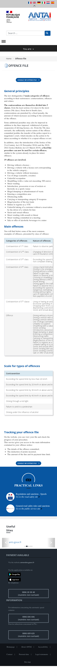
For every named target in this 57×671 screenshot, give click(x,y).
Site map (27, 662)
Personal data (24, 654)
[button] (6, 542)
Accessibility (43, 647)
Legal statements (41, 654)
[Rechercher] (47, 33)
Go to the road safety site (27, 496)
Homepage (11, 647)
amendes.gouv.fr (27, 562)
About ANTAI (26, 647)
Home (8, 58)
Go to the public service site (28, 508)
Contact (9, 654)
